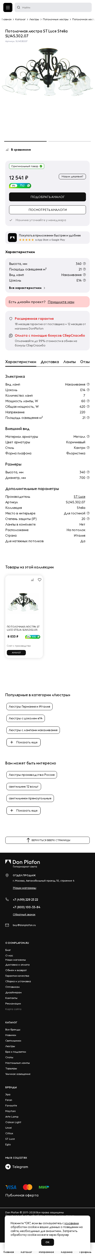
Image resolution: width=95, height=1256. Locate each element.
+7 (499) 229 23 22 (25, 900)
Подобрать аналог (47, 197)
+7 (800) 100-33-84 (26, 907)
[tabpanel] (47, 73)
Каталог (11, 1022)
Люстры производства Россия (32, 775)
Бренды (11, 1087)
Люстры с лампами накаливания (33, 730)
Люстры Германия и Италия (29, 706)
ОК (47, 1242)
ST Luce (79, 496)
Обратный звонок (24, 914)
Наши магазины (24, 888)
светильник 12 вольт (24, 786)
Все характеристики (25, 288)
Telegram (19, 1166)
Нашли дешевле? (72, 176)
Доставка (50, 361)
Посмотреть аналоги (47, 210)
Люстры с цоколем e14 (25, 718)
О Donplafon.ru (17, 942)
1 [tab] (25, 141)
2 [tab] (69, 141)
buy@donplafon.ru (24, 925)
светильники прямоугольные (30, 798)
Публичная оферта (21, 1195)
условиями (71, 1223)
